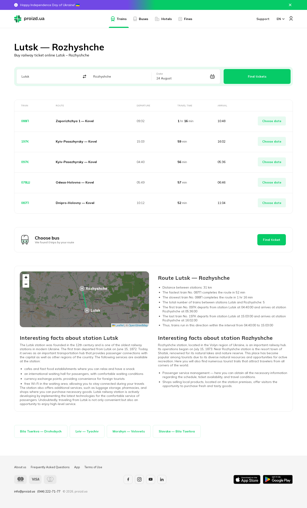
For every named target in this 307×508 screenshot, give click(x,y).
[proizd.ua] (30, 18)
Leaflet (119, 325)
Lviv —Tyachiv (87, 431)
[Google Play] (278, 479)
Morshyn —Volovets (129, 431)
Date (159, 73)
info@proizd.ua (24, 491)
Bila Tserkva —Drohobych (41, 431)
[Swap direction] (84, 76)
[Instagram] (139, 479)
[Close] (290, 5)
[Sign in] (291, 18)
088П (25, 121)
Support (262, 19)
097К (25, 162)
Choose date (271, 121)
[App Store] (247, 479)
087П (25, 203)
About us (20, 467)
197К (25, 141)
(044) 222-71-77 (48, 491)
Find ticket (271, 240)
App (77, 467)
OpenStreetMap (138, 325)
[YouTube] (150, 479)
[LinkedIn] (161, 479)
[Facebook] (128, 479)
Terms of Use (93, 467)
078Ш (25, 182)
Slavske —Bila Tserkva (177, 431)
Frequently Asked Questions (50, 467)
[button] (87, 310)
